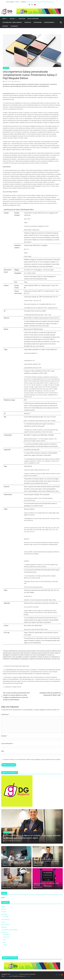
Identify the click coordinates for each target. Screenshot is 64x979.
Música (4, 942)
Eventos (3, 922)
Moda (4, 939)
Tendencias (27, 22)
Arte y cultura (6, 934)
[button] (7, 19)
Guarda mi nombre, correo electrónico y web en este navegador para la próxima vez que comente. (31, 759)
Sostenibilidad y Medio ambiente (12, 22)
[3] (16, 159)
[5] (7, 199)
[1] (10, 143)
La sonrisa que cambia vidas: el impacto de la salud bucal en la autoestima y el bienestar (31, 836)
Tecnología (6, 68)
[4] (22, 182)
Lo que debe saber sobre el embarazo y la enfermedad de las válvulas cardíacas (14, 862)
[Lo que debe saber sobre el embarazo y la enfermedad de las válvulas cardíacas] (16, 856)
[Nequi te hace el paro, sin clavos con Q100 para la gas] (47, 878)
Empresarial (4, 914)
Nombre (4, 736)
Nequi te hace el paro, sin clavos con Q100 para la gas (46, 884)
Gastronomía (38, 22)
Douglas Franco (16, 81)
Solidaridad (14, 26)
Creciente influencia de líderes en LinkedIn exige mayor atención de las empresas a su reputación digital (46, 861)
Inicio (4, 18)
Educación (22, 18)
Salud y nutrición (33, 18)
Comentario (5, 714)
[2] (49, 147)
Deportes (5, 26)
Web (2, 751)
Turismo (5, 945)
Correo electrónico (7, 743)
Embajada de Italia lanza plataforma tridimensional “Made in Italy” (50, 694)
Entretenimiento (49, 22)
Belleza (12, 18)
